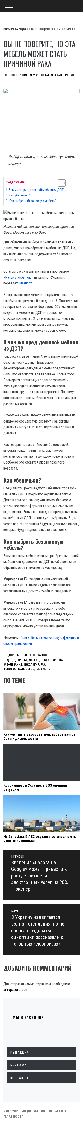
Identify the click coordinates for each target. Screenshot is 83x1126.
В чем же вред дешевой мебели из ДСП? (37, 190)
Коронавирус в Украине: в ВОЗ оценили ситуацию (35, 787)
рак (43, 664)
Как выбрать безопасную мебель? (32, 201)
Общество (29, 655)
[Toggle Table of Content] (59, 183)
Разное (42, 655)
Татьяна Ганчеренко (59, 75)
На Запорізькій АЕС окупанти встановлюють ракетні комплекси (39, 838)
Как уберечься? (20, 195)
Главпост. (26, 283)
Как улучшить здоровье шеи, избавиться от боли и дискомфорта (39, 736)
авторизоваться (15, 989)
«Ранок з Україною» (18, 277)
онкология (31, 664)
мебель (34, 660)
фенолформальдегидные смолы (26, 669)
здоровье (20, 660)
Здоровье (13, 655)
